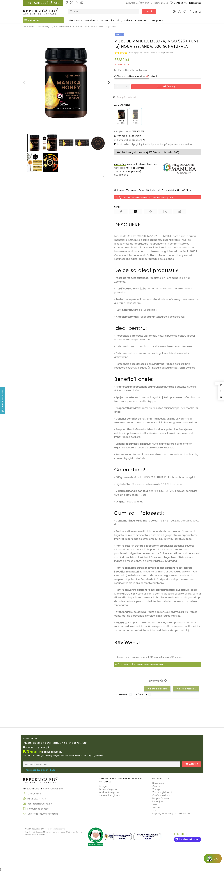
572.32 (129, 135)
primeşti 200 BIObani (41, 770)
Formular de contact (38, 808)
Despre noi (158, 783)
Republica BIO (40, 11)
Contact (178, 2)
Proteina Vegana (108, 789)
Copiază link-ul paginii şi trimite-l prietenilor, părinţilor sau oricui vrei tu (154, 144)
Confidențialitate (161, 795)
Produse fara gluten (109, 792)
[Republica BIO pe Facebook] (67, 3)
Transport (157, 789)
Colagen (103, 786)
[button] (125, 97)
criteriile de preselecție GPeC (58, 832)
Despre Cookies (160, 798)
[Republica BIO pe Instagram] (72, 3)
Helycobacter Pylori (44, 27)
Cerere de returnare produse (42, 813)
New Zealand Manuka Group (142, 164)
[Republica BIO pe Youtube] (82, 3)
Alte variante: (122, 104)
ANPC (155, 804)
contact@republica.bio (39, 803)
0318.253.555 (195, 3)
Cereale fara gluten (109, 795)
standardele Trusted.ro (35, 834)
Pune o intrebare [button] (158, 688)
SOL (154, 810)
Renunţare (158, 801)
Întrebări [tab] (143, 694)
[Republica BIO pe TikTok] (77, 3)
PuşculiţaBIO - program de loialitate (171, 813)
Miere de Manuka (135, 167)
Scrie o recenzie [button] (187, 688)
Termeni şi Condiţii (162, 792)
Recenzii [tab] (123, 694)
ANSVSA (156, 807)
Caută (149, 11)
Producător (120, 164)
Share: (117, 206)
